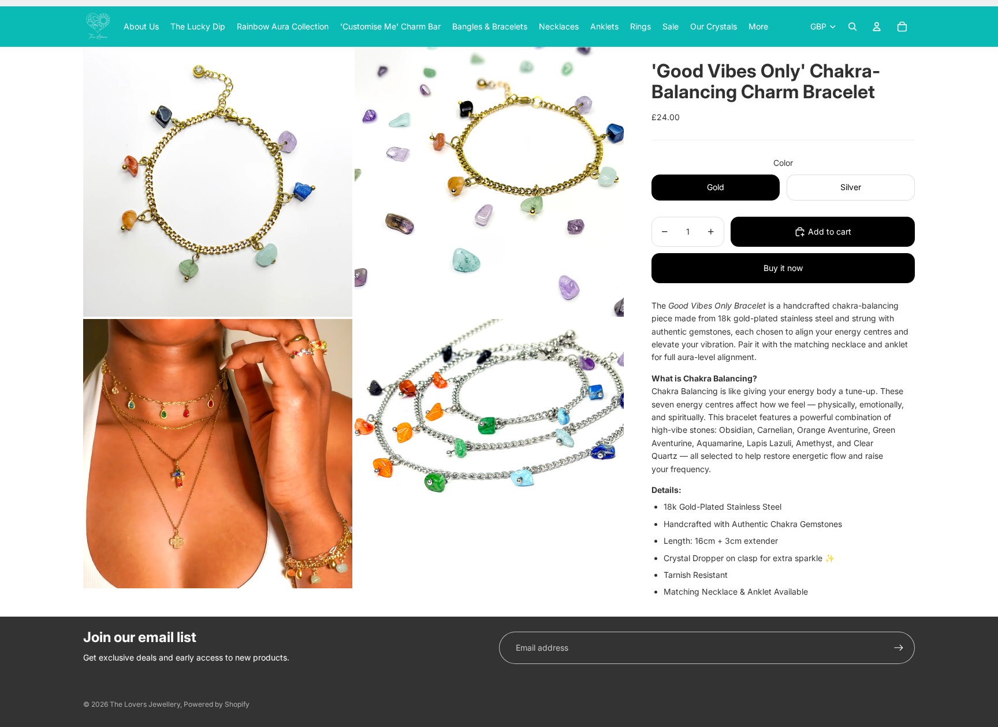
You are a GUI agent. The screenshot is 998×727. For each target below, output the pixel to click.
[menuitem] (758, 26)
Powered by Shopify (217, 704)
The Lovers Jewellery (145, 704)
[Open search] (852, 26)
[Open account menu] (876, 26)
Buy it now (783, 268)
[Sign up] (899, 648)
